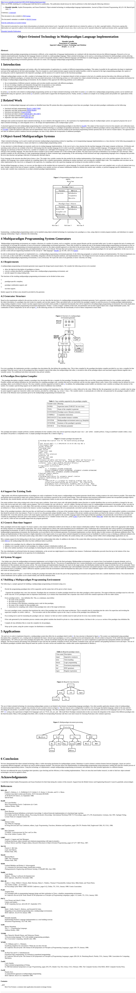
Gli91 (75, 516)
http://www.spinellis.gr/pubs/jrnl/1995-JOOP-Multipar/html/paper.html (23, 2)
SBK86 (26, 114)
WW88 (28, 112)
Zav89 (84, 126)
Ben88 (56, 250)
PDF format (26, 16)
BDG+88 (33, 114)
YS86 (38, 108)
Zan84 (23, 115)
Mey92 (30, 117)
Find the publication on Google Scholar (13, 23)
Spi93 (75, 250)
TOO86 (5, 129)
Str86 (26, 117)
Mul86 (34, 110)
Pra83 (23, 112)
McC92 (28, 115)
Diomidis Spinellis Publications (11, 31)
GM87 (38, 114)
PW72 (7, 541)
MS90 (29, 110)
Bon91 (29, 108)
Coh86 (34, 108)
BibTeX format (31, 19)
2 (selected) (12, 12)
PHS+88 (99, 516)
